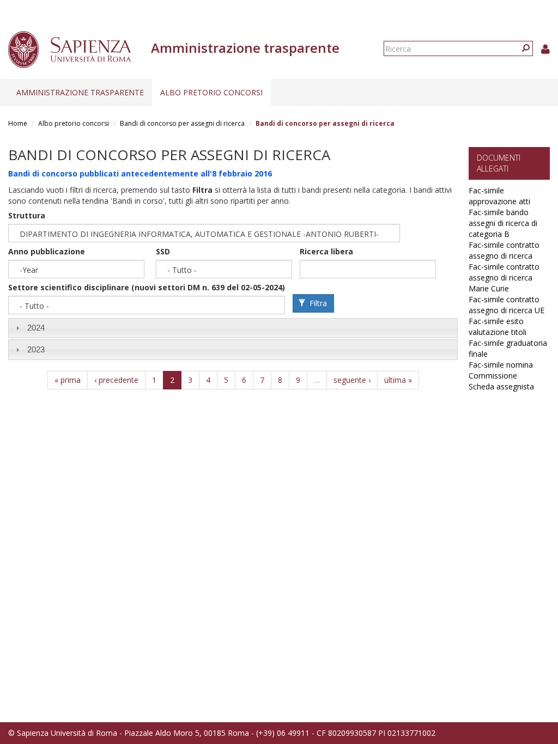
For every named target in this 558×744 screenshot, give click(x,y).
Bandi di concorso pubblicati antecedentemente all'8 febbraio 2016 (140, 173)
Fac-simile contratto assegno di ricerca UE (506, 304)
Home (17, 123)
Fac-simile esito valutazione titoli (497, 326)
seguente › (352, 380)
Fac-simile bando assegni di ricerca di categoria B (503, 223)
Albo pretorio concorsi (211, 92)
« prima (67, 380)
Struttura (26, 215)
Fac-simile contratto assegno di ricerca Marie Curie (504, 277)
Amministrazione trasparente (80, 92)
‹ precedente (116, 380)
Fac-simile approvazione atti (499, 195)
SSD (163, 251)
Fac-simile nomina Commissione (501, 370)
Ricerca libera (326, 251)
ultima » (398, 380)
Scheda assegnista (501, 386)
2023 (36, 349)
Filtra (317, 303)
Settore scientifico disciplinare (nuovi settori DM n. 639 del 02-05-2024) (146, 287)
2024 (36, 327)
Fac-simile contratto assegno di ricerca (504, 250)
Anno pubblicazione (46, 251)
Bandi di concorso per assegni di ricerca (182, 123)
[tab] (233, 328)
